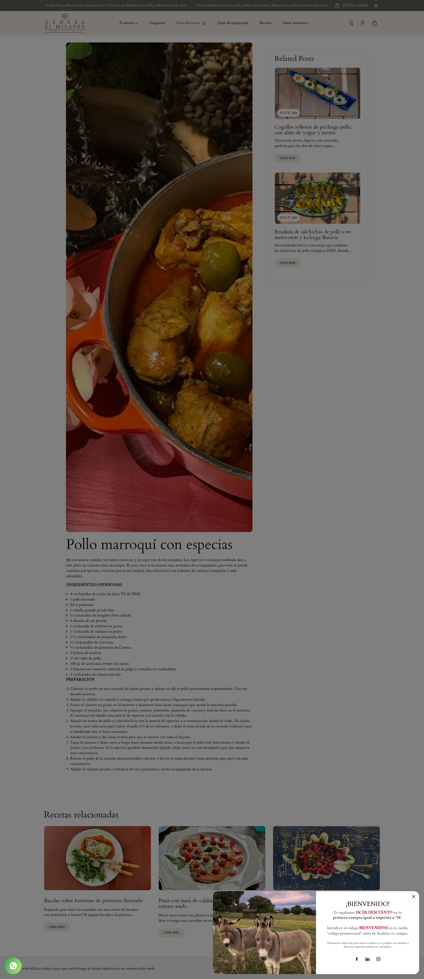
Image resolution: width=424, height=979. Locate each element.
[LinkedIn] (367, 959)
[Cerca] (413, 896)
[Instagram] (378, 959)
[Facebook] (356, 959)
